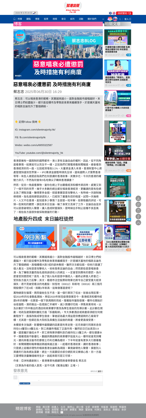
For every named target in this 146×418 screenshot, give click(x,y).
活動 (81, 19)
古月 (63, 407)
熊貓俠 (122, 407)
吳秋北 (107, 409)
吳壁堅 (55, 409)
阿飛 (47, 409)
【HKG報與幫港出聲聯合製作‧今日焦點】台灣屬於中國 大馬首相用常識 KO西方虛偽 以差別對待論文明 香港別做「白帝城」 (117, 247)
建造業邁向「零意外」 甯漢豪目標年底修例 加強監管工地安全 (117, 79)
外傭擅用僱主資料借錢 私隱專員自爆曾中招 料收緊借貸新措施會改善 (117, 49)
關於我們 (92, 19)
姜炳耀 (39, 412)
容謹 (47, 412)
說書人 (55, 407)
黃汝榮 (64, 409)
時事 (20, 19)
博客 (37, 19)
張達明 (113, 407)
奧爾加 (116, 409)
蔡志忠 (18, 92)
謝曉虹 (39, 409)
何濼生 (98, 409)
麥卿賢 (95, 407)
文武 (87, 407)
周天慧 (46, 407)
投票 (46, 19)
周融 (38, 407)
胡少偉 (79, 407)
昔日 (63, 19)
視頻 (55, 19)
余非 (123, 409)
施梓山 (70, 407)
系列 (72, 19)
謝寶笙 (73, 409)
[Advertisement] (73, 394)
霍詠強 (88, 409)
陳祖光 (55, 412)
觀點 (28, 19)
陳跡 (81, 409)
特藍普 (104, 407)
